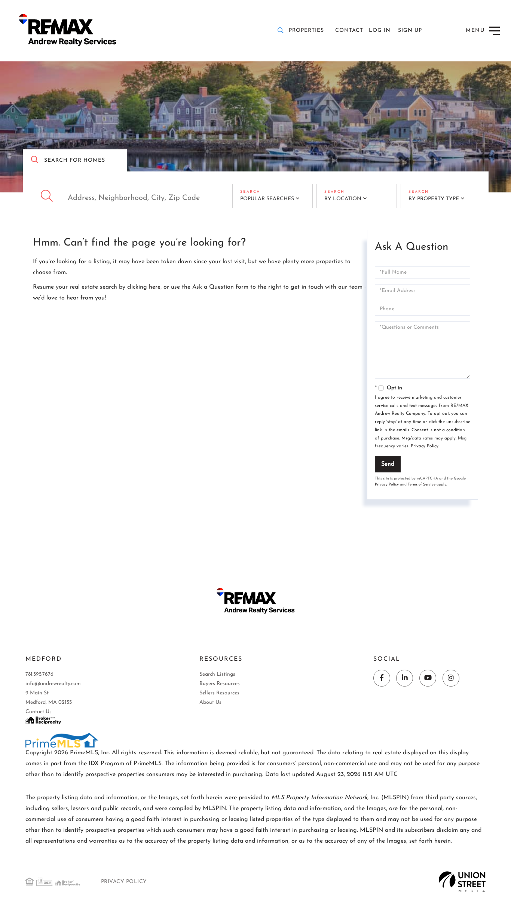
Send (387, 464)
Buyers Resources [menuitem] (219, 684)
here (154, 287)
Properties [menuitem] (306, 30)
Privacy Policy (424, 446)
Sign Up (410, 30)
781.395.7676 (39, 674)
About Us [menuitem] (210, 702)
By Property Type (434, 199)
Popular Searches (267, 199)
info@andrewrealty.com (53, 684)
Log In (380, 30)
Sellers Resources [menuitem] (219, 693)
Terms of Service (421, 485)
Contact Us (38, 712)
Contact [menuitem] (349, 30)
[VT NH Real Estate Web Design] (462, 881)
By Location (342, 199)
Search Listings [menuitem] (217, 674)
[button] (48, 196)
